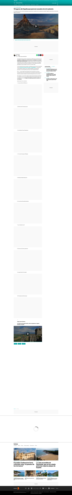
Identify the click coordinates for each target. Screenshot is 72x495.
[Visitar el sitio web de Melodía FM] (49, 488)
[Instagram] (16, 55)
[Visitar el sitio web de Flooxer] (57, 488)
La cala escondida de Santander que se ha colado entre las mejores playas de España (51, 75)
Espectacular (33, 4)
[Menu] (57, 4)
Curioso (37, 4)
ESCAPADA (37, 477)
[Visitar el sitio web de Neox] (31, 488)
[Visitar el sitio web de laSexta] (28, 488)
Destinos (19, 4)
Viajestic (15, 408)
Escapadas (15, 4)
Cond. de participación (46, 491)
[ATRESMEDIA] (16, 488)
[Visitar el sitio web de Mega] (37, 488)
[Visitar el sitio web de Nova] (34, 488)
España (15, 343)
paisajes (23, 343)
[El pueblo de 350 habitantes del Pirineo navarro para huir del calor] (41, 473)
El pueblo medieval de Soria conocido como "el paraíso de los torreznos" (24, 464)
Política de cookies (41, 491)
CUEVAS (26, 477)
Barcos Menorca (25, 0)
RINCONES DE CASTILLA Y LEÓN (18, 461)
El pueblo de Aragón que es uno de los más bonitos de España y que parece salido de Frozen (51, 70)
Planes (23, 4)
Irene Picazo (18, 54)
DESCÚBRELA (48, 72)
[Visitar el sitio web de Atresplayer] (53, 488)
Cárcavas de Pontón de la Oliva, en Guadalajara (28, 67)
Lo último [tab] (53, 66)
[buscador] (57, 3)
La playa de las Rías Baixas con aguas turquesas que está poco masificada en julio (19, 479)
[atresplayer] (53, 3)
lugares (19, 343)
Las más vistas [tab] (47, 66)
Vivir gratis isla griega (30, 0)
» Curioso (17, 408)
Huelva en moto (41, 0)
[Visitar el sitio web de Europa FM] (46, 488)
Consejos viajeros (27, 4)
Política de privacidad (35, 491)
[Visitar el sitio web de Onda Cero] (43, 488)
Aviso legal (32, 491)
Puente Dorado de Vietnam (46, 0)
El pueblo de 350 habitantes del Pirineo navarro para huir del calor (51, 79)
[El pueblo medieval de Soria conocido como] (25, 454)
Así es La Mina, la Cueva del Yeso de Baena (29, 478)
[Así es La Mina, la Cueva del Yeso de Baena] (30, 473)
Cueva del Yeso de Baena (36, 0)
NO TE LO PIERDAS (48, 68)
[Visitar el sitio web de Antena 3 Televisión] (26, 488)
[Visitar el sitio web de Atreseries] (40, 488)
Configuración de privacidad (53, 491)
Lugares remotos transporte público (54, 0)
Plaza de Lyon (21, 0)
